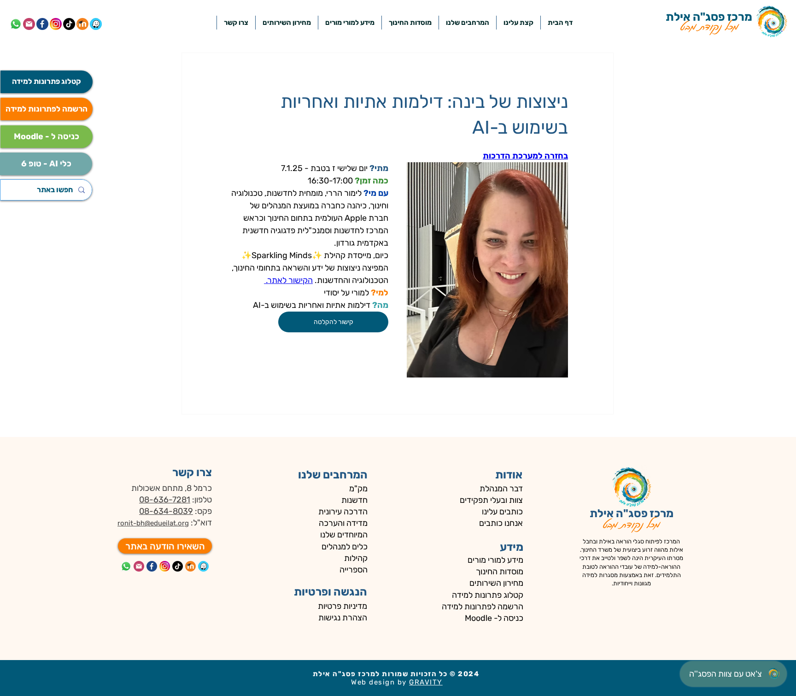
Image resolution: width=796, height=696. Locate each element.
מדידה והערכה (343, 523)
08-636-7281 (164, 500)
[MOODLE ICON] (190, 566)
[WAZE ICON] (203, 566)
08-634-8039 (166, 511)
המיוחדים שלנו (344, 535)
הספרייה (353, 570)
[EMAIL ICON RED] (139, 566)
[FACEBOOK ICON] (151, 566)
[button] (467, 22)
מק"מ (358, 489)
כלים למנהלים (345, 547)
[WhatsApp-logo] (16, 24)
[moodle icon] (82, 24)
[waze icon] (96, 24)
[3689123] (56, 24)
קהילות (356, 558)
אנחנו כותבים (501, 523)
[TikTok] (69, 24)
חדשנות (353, 500)
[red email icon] (29, 24)
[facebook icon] (42, 24)
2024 (469, 674)
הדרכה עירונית (343, 512)
